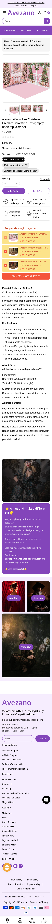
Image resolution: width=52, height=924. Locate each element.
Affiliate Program (9, 755)
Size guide (45, 179)
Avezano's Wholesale (12, 759)
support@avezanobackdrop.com (26, 719)
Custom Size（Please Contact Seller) (20, 170)
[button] (4, 12)
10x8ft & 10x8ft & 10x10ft (16, 165)
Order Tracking (9, 822)
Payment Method (10, 840)
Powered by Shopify (39, 902)
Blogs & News (8, 802)
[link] (16, 569)
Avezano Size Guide (11, 797)
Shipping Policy (9, 844)
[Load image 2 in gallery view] (26, 108)
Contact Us (7, 784)
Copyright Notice (9, 831)
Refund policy (16, 879)
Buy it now (38, 191)
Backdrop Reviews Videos (13, 764)
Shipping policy (33, 884)
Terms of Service (9, 853)
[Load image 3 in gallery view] (37, 108)
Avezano (25, 902)
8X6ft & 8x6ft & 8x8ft (13, 159)
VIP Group (6, 788)
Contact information (26, 888)
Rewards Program (10, 750)
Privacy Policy (8, 835)
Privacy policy (32, 879)
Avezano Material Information (15, 793)
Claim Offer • (26, 276)
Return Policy (8, 849)
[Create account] (39, 12)
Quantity (6, 178)
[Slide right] (46, 110)
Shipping (6, 148)
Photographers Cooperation (15, 768)
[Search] (47, 21)
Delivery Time (8, 826)
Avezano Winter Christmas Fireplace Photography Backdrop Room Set (33, 247)
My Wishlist (7, 813)
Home (7, 41)
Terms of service (15, 884)
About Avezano (9, 779)
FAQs (4, 817)
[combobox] (26, 21)
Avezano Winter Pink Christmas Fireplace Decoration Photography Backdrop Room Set (33, 233)
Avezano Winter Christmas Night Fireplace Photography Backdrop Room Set (33, 261)
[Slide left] (5, 110)
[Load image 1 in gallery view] (14, 110)
